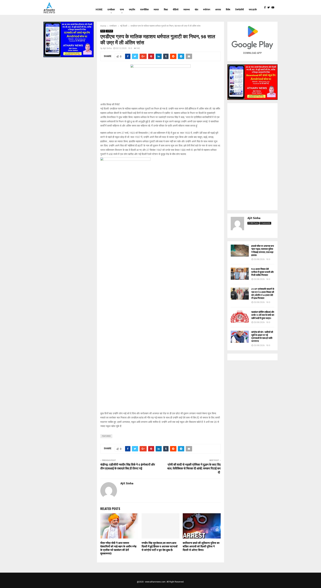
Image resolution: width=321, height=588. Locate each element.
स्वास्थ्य (186, 9)
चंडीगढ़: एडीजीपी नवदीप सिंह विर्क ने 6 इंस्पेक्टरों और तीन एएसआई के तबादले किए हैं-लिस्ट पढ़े (127, 466)
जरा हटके (253, 9)
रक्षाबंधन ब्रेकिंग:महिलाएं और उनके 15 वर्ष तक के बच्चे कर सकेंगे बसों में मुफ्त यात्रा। (262, 315)
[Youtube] (274, 8)
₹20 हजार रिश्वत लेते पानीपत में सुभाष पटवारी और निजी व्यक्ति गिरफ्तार (262, 272)
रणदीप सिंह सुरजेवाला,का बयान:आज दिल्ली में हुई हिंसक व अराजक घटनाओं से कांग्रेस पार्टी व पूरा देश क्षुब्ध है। (159, 546)
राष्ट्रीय (132, 9)
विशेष (228, 9)
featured (106, 436)
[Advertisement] (252, 156)
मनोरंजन (206, 9)
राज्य (122, 9)
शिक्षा (166, 9)
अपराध (218, 9)
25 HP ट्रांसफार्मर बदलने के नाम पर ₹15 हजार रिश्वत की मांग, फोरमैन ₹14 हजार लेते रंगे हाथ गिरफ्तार (262, 293)
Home (99, 9)
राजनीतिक (144, 9)
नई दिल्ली (109, 31)
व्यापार (156, 9)
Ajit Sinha (107, 48)
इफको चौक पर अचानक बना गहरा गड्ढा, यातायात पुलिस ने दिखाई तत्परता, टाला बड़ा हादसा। (262, 250)
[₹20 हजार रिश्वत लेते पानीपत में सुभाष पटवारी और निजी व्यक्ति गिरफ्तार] (240, 274)
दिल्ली (102, 31)
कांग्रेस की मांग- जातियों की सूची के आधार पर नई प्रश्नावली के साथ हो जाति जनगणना (262, 336)
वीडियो (175, 9)
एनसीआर (111, 9)
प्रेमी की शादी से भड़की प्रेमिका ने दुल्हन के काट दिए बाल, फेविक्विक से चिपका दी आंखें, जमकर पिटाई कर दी (194, 468)
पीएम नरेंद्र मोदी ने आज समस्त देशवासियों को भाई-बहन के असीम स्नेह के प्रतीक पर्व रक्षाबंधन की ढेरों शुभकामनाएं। (118, 548)
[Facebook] (265, 8)
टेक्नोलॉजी (239, 9)
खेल (196, 9)
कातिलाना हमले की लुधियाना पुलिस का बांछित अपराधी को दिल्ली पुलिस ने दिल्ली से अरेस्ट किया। (201, 546)
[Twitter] (269, 8)
